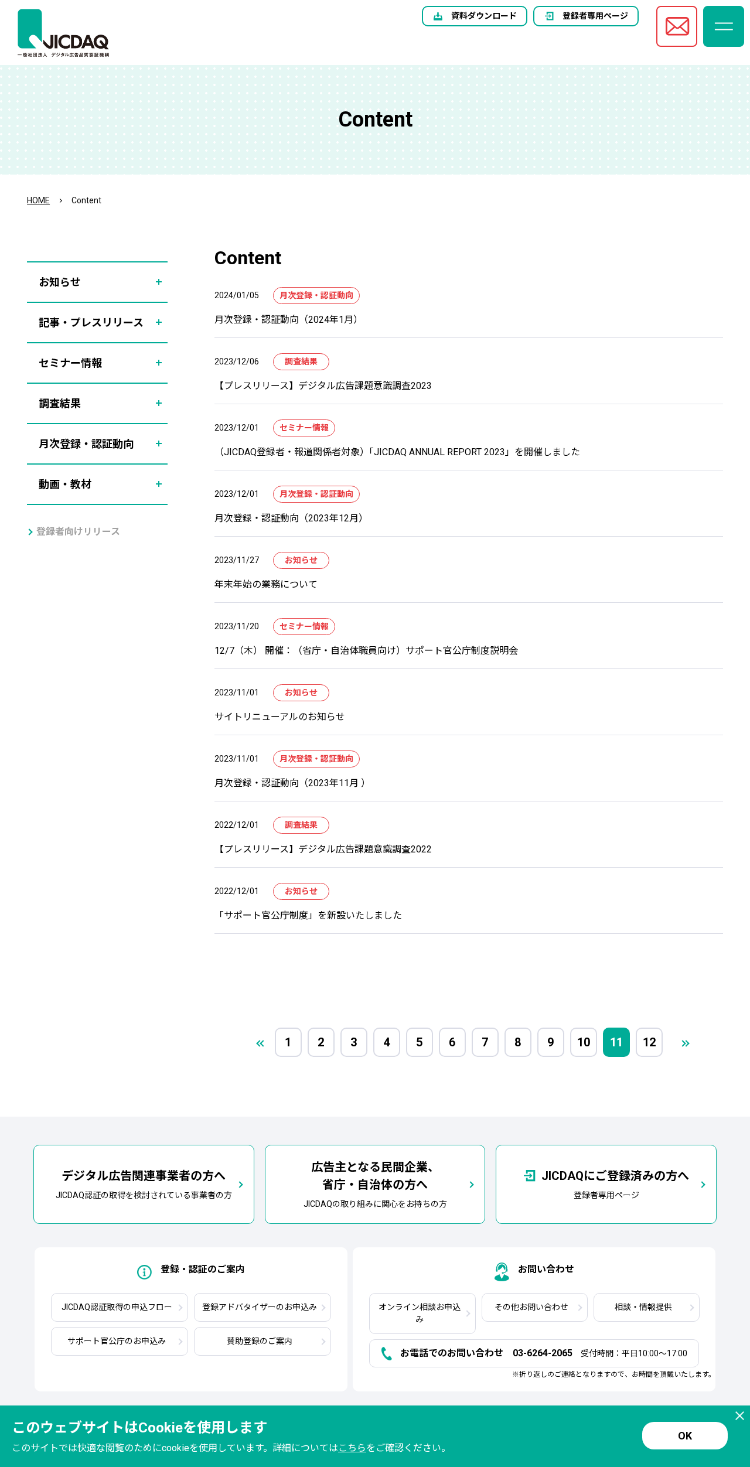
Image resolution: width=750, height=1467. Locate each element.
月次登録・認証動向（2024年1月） (288, 319)
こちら (352, 1448)
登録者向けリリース (78, 531)
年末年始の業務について (266, 584)
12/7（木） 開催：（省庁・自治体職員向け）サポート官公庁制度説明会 (366, 650)
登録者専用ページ (595, 16)
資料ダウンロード (484, 16)
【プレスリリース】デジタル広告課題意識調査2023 (323, 385)
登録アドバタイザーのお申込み (259, 1307)
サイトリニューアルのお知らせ (279, 716)
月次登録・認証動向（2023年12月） (291, 518)
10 (583, 1042)
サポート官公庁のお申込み (116, 1341)
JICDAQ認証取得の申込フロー (117, 1307)
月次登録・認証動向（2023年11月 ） (292, 783)
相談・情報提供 (643, 1307)
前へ (259, 1043)
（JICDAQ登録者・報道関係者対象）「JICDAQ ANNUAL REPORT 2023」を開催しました (397, 452)
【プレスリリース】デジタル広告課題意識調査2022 (323, 849)
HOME (38, 200)
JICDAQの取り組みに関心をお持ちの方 (375, 1184)
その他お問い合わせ (531, 1307)
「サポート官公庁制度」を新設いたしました (308, 915)
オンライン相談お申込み (420, 1313)
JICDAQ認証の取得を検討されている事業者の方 (144, 1184)
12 (649, 1042)
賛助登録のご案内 (259, 1341)
